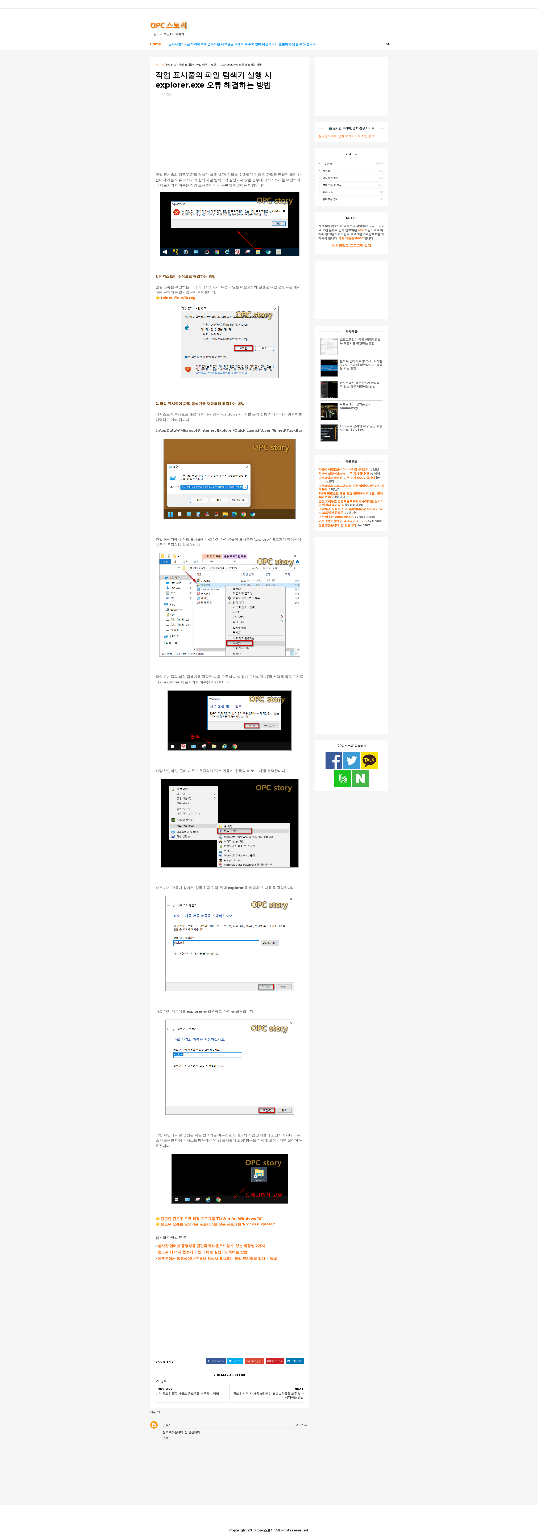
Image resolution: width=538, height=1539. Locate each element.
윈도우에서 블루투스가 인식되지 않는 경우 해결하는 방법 (360, 384)
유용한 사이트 (330, 178)
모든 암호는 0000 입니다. (336, 517)
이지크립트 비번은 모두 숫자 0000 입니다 (346, 478)
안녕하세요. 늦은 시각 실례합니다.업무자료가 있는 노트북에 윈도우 (350, 510)
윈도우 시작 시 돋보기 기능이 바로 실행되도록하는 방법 (202, 1252)
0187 (166, 1425)
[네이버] (360, 786)
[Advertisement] (230, 130)
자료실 (326, 170)
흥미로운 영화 (330, 199)
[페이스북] (334, 768)
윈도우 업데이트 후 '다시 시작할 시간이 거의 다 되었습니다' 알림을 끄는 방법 (361, 364)
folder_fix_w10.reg (178, 298)
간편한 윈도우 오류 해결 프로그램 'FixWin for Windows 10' (211, 1219)
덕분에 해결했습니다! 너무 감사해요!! (343, 469)
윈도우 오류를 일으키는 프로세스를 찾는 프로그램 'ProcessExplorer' (218, 1224)
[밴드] (343, 786)
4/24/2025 (301, 1425)
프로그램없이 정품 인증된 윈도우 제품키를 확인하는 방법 (360, 341)
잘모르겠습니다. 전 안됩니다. (337, 525)
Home (155, 44)
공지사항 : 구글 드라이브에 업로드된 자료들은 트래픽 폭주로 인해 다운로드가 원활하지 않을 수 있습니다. (243, 44)
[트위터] (352, 768)
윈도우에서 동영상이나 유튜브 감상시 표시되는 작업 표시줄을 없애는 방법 (217, 1258)
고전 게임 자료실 (332, 185)
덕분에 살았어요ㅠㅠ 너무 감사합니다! (343, 473)
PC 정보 (171, 64)
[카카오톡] (369, 768)
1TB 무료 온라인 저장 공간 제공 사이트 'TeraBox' (361, 427)
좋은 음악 (328, 192)
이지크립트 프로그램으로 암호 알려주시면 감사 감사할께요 (351, 487)
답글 (166, 1438)
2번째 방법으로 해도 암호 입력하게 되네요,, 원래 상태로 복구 (350, 495)
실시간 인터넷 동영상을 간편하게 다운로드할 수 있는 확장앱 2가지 (211, 1246)
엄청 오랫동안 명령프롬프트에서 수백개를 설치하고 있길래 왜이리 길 (351, 503)
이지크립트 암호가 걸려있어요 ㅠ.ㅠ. (343, 521)
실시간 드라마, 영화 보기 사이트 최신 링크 (346, 136)
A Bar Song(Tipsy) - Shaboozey (355, 406)
